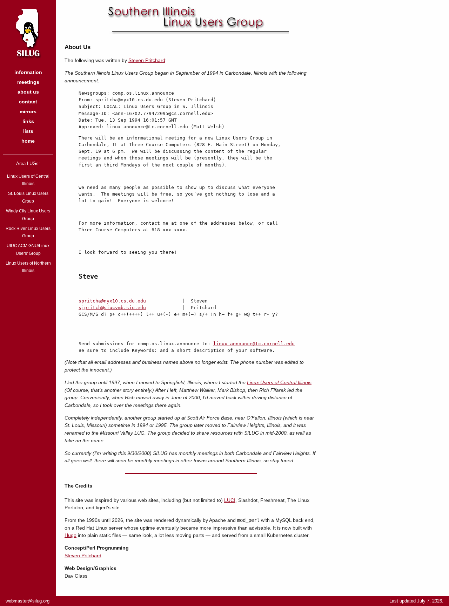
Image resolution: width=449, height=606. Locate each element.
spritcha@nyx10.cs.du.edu (112, 301)
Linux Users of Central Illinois (279, 382)
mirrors (28, 111)
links (28, 121)
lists (28, 131)
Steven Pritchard (146, 60)
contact (28, 101)
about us (28, 92)
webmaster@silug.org (27, 601)
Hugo (70, 535)
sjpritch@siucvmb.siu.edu (112, 307)
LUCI (229, 500)
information (28, 72)
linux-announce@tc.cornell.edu (254, 343)
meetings (28, 82)
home (28, 141)
